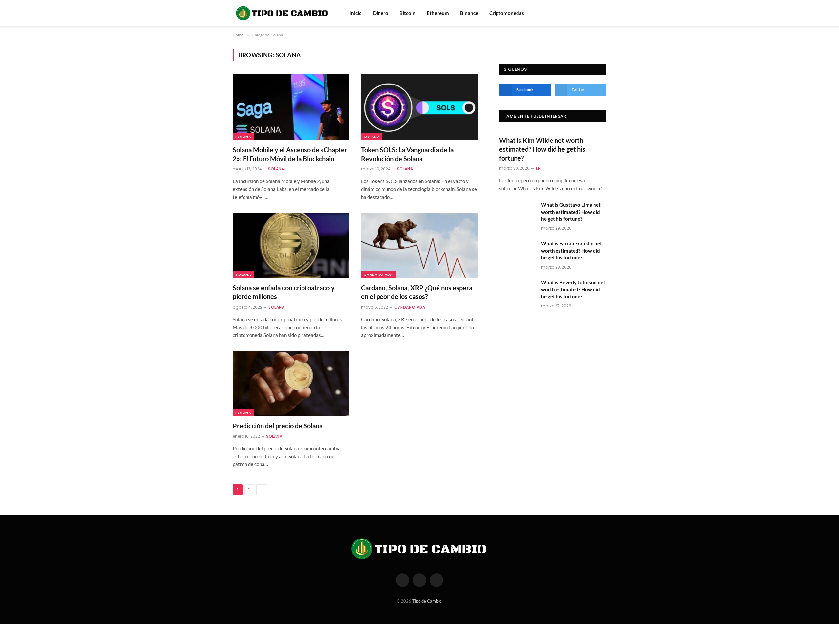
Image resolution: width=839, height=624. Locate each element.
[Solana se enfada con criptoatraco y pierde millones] (291, 245)
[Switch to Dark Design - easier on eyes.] (603, 13)
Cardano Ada (378, 274)
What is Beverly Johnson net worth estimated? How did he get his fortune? (573, 289)
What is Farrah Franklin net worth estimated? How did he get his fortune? (571, 250)
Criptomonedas (506, 13)
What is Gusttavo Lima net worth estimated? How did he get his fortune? (571, 212)
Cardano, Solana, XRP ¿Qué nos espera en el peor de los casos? (416, 292)
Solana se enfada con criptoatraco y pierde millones (284, 292)
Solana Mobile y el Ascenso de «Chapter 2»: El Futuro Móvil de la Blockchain (290, 154)
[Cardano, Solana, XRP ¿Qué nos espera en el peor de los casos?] (419, 245)
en (538, 168)
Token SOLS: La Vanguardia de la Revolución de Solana (407, 154)
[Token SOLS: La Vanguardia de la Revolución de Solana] (419, 107)
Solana (243, 136)
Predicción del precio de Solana (277, 426)
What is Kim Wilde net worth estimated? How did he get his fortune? (542, 149)
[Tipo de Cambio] (282, 13)
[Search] (594, 13)
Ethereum (438, 13)
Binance (469, 13)
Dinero (380, 13)
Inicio (355, 13)
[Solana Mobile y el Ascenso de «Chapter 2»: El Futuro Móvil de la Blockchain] (291, 107)
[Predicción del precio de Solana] (291, 383)
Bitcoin (408, 13)
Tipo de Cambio (426, 601)
